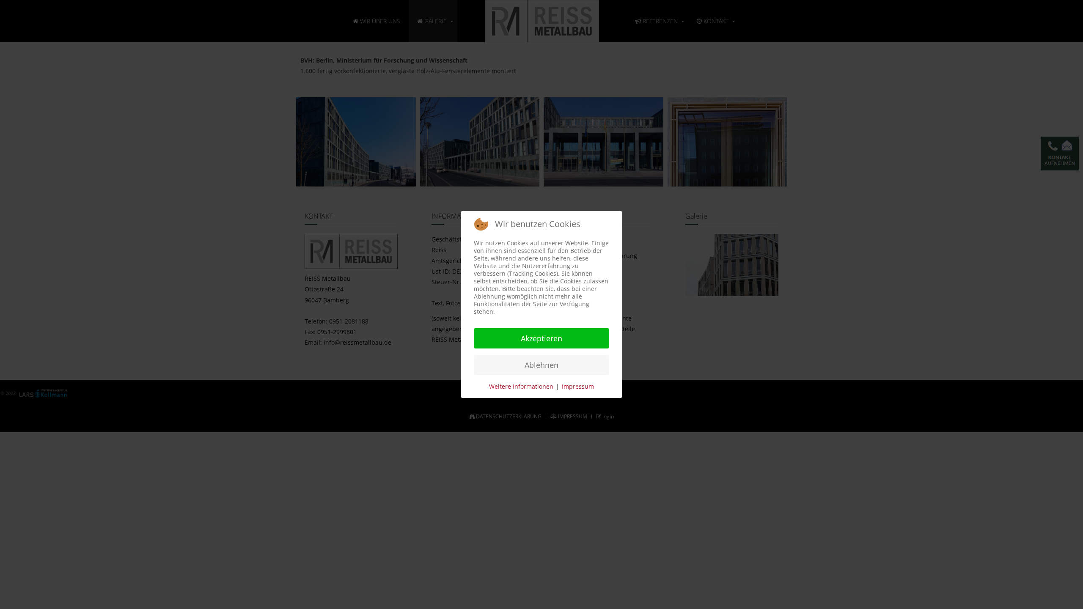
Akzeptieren (541, 338)
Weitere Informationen (521, 386)
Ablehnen (541, 365)
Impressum (578, 386)
